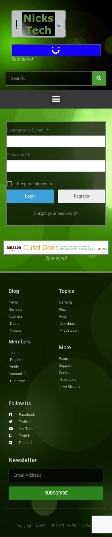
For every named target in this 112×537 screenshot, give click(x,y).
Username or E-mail (28, 130)
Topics (66, 291)
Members (20, 342)
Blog (14, 291)
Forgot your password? (56, 213)
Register (82, 196)
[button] (56, 99)
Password (18, 154)
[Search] (99, 78)
